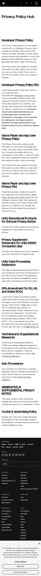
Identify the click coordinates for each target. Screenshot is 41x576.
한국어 (21, 447)
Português (30, 444)
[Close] (39, 543)
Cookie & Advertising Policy (19, 412)
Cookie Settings (20, 561)
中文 (3, 447)
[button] (20, 507)
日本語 (16, 444)
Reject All (20, 566)
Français (22, 444)
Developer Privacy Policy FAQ (20, 85)
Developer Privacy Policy (17, 40)
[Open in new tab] (14, 481)
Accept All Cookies (21, 572)
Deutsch (10, 444)
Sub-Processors (12, 363)
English (4, 444)
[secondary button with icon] (36, 3)
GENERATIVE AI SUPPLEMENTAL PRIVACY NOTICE (18, 390)
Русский (15, 447)
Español (8, 447)
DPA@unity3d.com (31, 327)
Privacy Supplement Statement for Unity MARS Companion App (19, 243)
